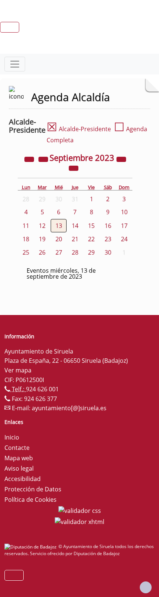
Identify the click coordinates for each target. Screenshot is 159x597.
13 (58, 226)
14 (75, 226)
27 (58, 252)
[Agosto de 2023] (44, 159)
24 (124, 239)
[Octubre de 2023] (73, 167)
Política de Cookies (30, 499)
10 (124, 212)
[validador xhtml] (79, 521)
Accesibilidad (22, 479)
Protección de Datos (32, 489)
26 (42, 252)
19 (42, 239)
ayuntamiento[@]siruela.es (69, 408)
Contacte (17, 448)
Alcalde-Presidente (79, 129)
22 (91, 239)
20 (58, 239)
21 (75, 239)
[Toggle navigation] (14, 64)
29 (91, 252)
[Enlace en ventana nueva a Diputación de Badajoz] (31, 546)
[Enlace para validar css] (79, 510)
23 (108, 239)
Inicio (11, 437)
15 (91, 226)
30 (108, 252)
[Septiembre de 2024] (121, 159)
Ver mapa (17, 370)
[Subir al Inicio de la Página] (146, 587)
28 (75, 252)
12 (42, 226)
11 (26, 226)
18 (26, 239)
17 (124, 226)
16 (108, 226)
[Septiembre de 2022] (29, 159)
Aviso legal (19, 468)
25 (26, 252)
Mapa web (18, 458)
